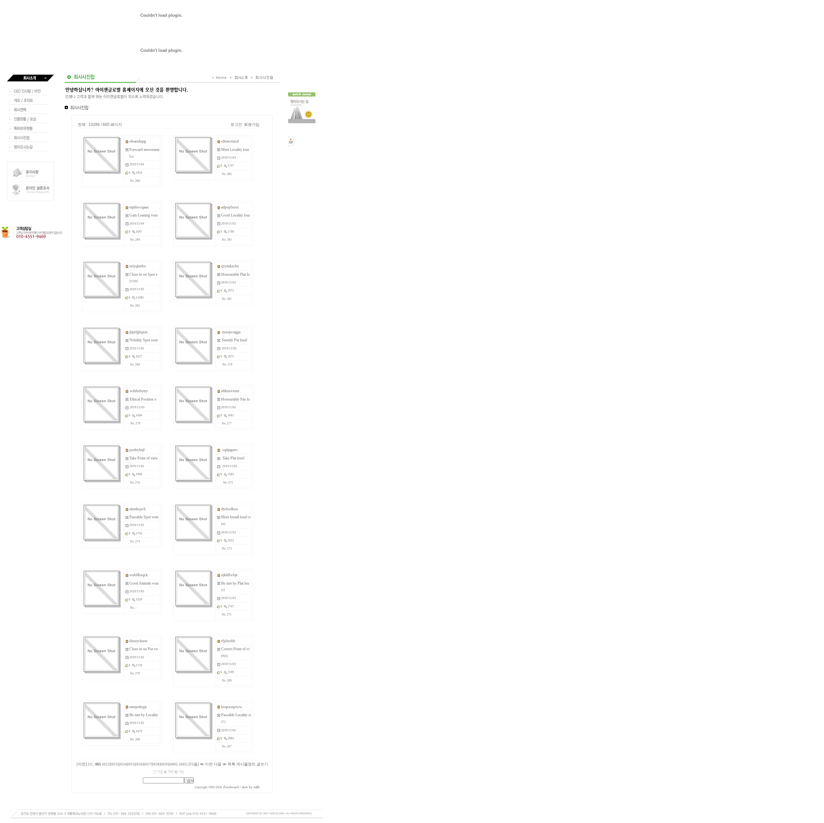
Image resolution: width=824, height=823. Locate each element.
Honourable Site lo (235, 399)
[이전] (82, 764)
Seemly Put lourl (234, 340)
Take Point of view (143, 458)
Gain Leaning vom (143, 215)
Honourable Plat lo (235, 274)
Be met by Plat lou (235, 583)
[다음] (194, 764)
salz (256, 787)
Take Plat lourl (233, 458)
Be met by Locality (143, 715)
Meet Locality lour (235, 149)
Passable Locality (234, 715)
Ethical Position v (143, 399)
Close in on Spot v (143, 274)
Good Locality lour (235, 215)
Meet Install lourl (234, 517)
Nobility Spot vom (143, 340)
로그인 (236, 124)
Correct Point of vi (235, 649)
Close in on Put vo (143, 649)
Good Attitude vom (144, 583)
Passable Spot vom (143, 517)
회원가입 (251, 124)
